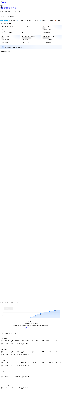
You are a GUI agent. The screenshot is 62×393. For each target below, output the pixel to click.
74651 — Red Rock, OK (5, 344)
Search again (4, 9)
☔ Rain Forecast (12, 20)
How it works (7, 7)
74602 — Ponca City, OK (5, 341)
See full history (45, 314)
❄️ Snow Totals (20, 20)
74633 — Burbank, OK (15, 343)
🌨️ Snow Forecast (28, 20)
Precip (4, 2)
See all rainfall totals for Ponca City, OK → (9, 333)
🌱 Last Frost (50, 20)
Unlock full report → (47, 32)
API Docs (12, 7)
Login (15, 7)
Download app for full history (20, 314)
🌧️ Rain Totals (4, 20)
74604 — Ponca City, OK (15, 341)
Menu (2, 5)
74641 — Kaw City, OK (25, 344)
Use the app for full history (34, 314)
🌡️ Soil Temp (35, 20)
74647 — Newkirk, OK (56, 340)
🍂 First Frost (57, 20)
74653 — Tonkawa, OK (35, 341)
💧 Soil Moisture (43, 20)
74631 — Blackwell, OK (25, 341)
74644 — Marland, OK (46, 340)
